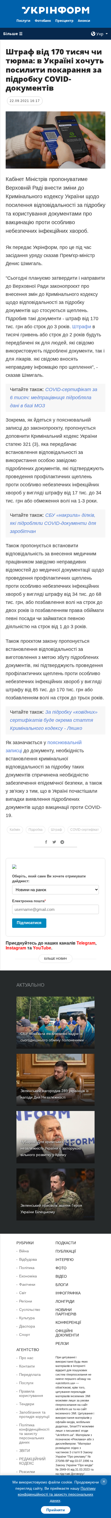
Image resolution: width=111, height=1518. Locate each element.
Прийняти (55, 1510)
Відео (61, 1276)
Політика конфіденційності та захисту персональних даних (34, 1433)
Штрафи (81, 326)
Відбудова (28, 1259)
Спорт (24, 1334)
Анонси (84, 20)
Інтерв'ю (65, 1259)
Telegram (86, 943)
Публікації (66, 1251)
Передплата (30, 1374)
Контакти (27, 1366)
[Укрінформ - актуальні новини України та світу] (55, 10)
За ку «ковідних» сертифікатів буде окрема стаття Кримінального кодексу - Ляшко (54, 720)
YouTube (42, 948)
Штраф (56, 830)
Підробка (36, 830)
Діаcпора (27, 1326)
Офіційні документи (67, 1333)
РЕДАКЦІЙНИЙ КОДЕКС (32, 1461)
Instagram (16, 948)
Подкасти (66, 1243)
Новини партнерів (66, 1312)
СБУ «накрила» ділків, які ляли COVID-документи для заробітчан (53, 523)
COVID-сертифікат (84, 830)
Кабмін (15, 830)
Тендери (26, 1404)
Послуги (23, 20)
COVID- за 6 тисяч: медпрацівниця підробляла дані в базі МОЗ (53, 397)
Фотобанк (43, 20)
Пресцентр (64, 20)
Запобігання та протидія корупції (34, 1414)
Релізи (62, 1343)
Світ (22, 1293)
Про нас (26, 1358)
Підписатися (29, 922)
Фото (61, 1268)
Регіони (25, 1301)
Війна (24, 1251)
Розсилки (27, 1471)
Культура (27, 1318)
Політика (26, 1268)
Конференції (68, 1322)
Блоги (62, 1285)
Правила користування (31, 1393)
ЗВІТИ (24, 1450)
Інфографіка (68, 1293)
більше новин (55, 958)
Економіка (28, 1276)
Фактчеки (27, 1284)
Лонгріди (65, 1301)
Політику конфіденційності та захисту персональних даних (57, 1494)
